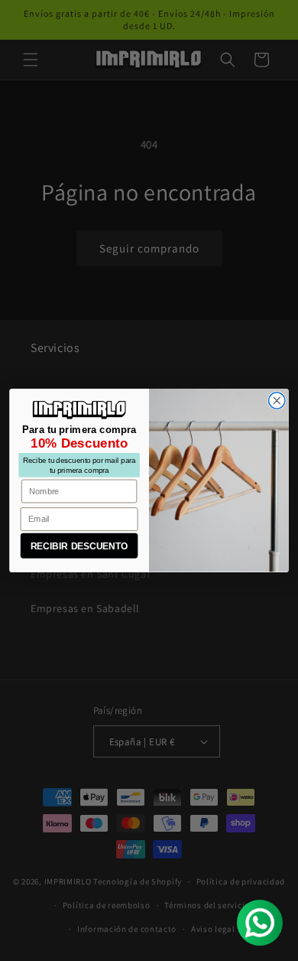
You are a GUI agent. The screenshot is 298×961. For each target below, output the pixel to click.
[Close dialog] (277, 401)
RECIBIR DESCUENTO (79, 546)
